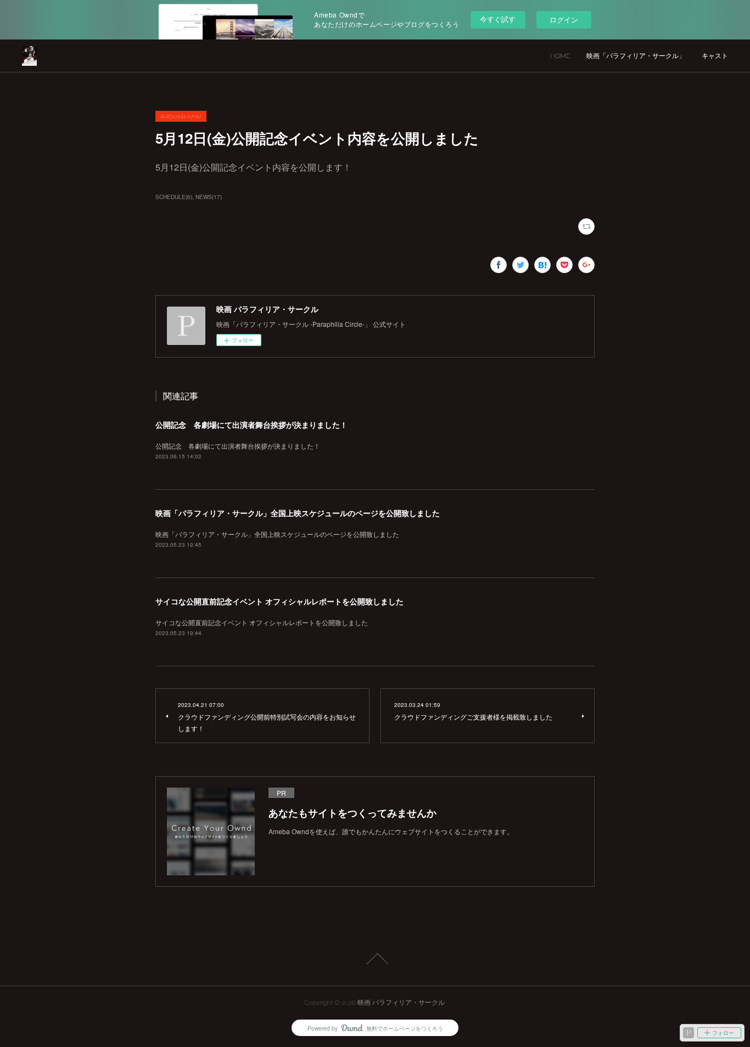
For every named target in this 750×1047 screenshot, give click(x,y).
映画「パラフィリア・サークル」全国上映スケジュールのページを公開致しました (297, 512)
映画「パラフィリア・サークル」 (635, 56)
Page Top (375, 959)
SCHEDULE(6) (173, 197)
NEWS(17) (208, 197)
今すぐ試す (498, 19)
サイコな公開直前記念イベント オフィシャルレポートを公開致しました (279, 601)
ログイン (564, 19)
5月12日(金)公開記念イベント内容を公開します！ (253, 167)
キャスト (715, 56)
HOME (560, 56)
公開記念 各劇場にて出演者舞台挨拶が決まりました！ (251, 424)
